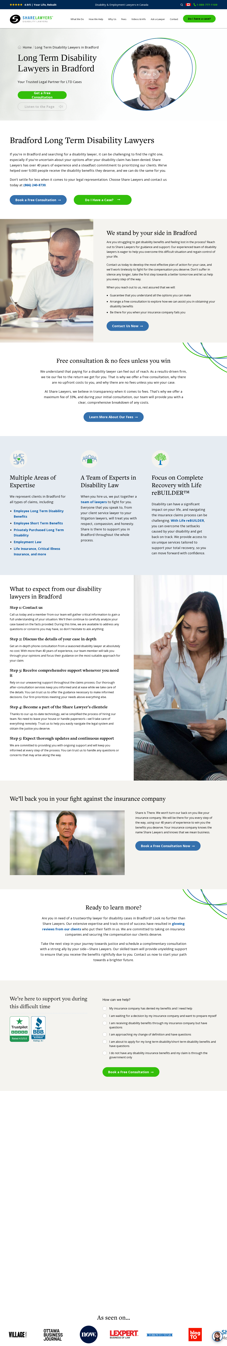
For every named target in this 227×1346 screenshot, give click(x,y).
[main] (113, 671)
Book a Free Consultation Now (165, 846)
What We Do (77, 19)
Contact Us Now (125, 326)
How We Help (96, 19)
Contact (174, 19)
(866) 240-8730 (34, 185)
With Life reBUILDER (187, 520)
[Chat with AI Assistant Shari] (217, 1336)
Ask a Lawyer (158, 19)
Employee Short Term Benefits (38, 523)
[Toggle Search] (181, 4)
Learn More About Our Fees (111, 417)
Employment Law (27, 542)
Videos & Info (138, 19)
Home (27, 47)
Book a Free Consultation (35, 200)
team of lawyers (94, 502)
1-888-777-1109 (206, 4)
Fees (123, 19)
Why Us (112, 19)
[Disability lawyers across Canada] (188, 4)
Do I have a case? (199, 18)
